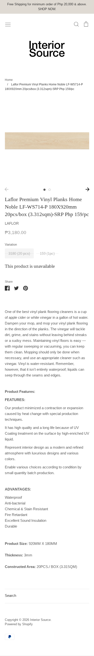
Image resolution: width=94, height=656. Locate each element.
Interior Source (40, 620)
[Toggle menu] (8, 24)
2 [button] (49, 190)
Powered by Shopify (19, 624)
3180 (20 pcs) (19, 253)
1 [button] (44, 190)
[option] (47, 141)
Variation (11, 244)
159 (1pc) (47, 253)
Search (10, 595)
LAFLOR (12, 223)
